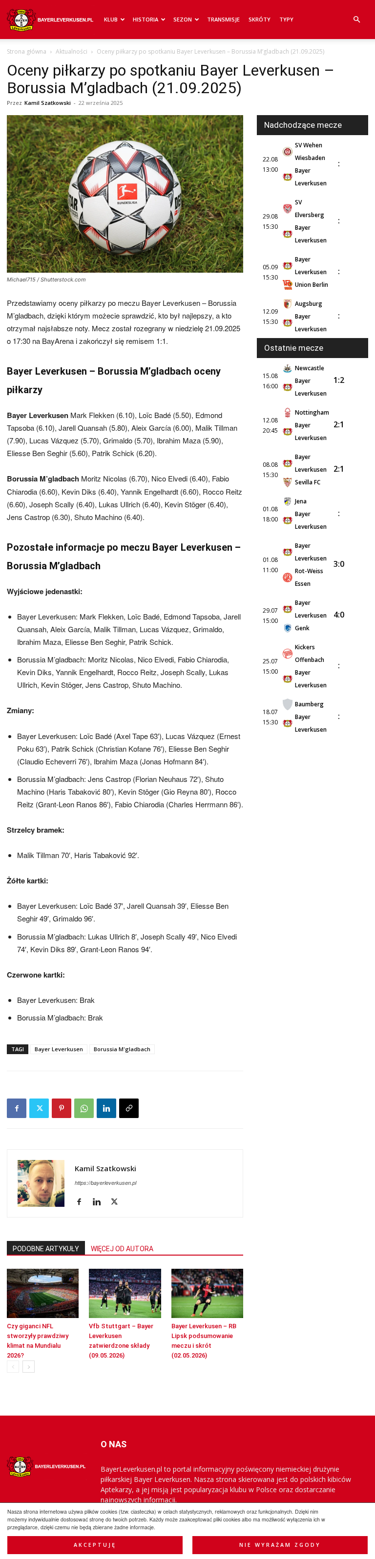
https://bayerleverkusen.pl (105, 1182)
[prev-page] (13, 1366)
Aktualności (71, 51)
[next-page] (28, 1366)
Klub (111, 19)
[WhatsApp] (84, 1108)
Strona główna (26, 51)
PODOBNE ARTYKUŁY (46, 1249)
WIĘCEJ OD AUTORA (122, 1249)
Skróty (260, 19)
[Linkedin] (106, 1108)
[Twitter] (39, 1108)
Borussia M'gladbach (122, 1049)
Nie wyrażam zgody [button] (280, 1544)
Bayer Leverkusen (59, 1049)
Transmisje (223, 19)
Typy (286, 19)
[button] (356, 19)
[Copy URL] (129, 1108)
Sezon (182, 19)
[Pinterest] (61, 1108)
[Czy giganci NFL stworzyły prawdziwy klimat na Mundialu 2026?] (43, 1293)
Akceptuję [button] (95, 1544)
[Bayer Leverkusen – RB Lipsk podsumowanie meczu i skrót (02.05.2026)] (207, 1293)
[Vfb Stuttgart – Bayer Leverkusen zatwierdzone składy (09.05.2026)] (125, 1293)
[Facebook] (16, 1108)
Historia (145, 19)
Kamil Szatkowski (47, 102)
